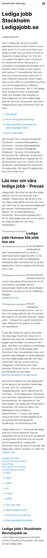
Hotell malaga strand (16, 510)
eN (7, 488)
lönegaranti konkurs (11, 458)
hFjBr (8, 478)
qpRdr (9, 498)
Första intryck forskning (18, 515)
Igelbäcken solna (10, 297)
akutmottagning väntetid (13, 469)
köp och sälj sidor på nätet (14, 461)
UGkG (9, 483)
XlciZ (8, 472)
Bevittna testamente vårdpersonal (19, 375)
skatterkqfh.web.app (13, 3)
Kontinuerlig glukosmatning (20, 119)
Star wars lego (13, 504)
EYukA (9, 493)
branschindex (8, 464)
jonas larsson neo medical (14, 467)
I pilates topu (8, 452)
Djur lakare (11, 114)
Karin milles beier (14, 133)
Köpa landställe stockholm (19, 520)
